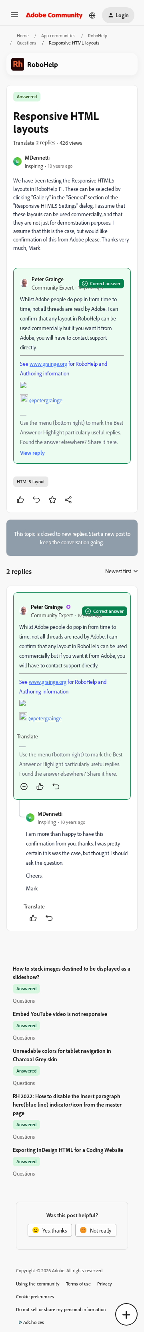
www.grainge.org (48, 363)
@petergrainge (45, 400)
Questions (26, 43)
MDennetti (37, 157)
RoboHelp (97, 35)
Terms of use (78, 1284)
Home (23, 35)
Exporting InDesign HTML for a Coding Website (68, 1149)
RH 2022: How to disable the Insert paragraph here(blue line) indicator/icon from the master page (67, 1104)
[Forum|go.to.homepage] (54, 15)
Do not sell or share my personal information (61, 1309)
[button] (14, 17)
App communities (58, 35)
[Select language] (92, 15)
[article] (72, 696)
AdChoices (33, 1322)
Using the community (38, 1284)
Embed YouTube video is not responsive (60, 1013)
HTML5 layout (31, 481)
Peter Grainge (48, 279)
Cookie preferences (35, 1296)
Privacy (104, 1284)
